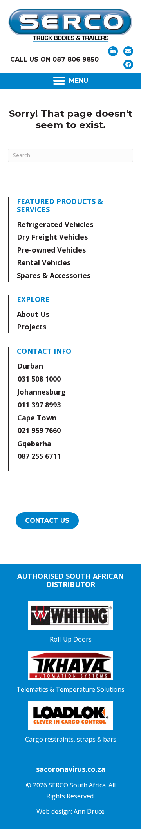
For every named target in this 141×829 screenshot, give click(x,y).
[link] (71, 224)
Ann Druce (89, 811)
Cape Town (36, 417)
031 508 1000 (39, 379)
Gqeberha (34, 443)
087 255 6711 (39, 456)
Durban (30, 366)
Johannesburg (41, 391)
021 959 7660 (39, 430)
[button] (113, 51)
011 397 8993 (39, 404)
